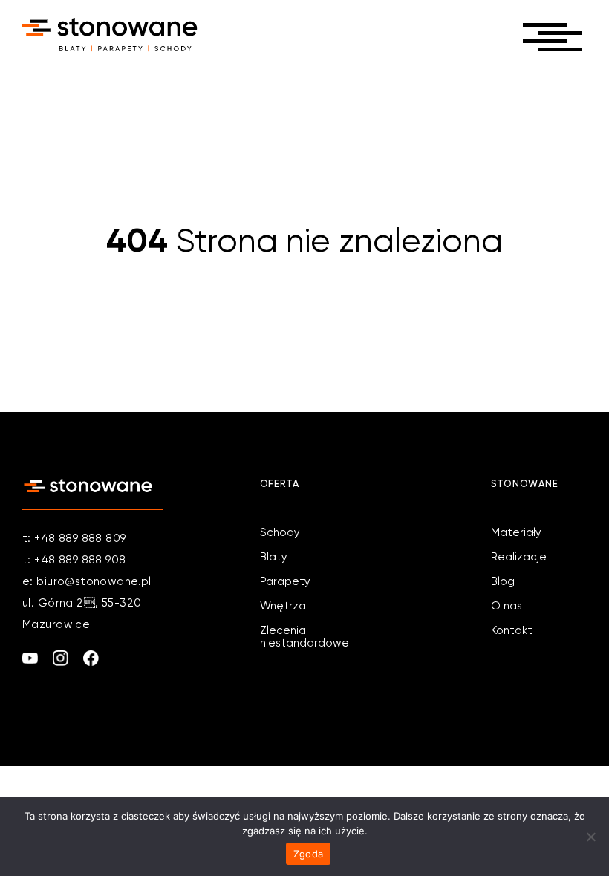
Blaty (273, 557)
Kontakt (512, 630)
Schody (280, 532)
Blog (503, 581)
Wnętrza (283, 606)
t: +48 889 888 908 (74, 560)
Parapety (285, 581)
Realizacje (519, 557)
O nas (506, 606)
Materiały (516, 532)
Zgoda (308, 854)
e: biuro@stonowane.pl (87, 581)
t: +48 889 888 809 (74, 538)
